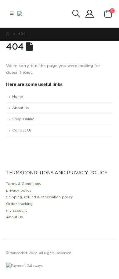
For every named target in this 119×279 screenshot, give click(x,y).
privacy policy (18, 190)
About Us (20, 108)
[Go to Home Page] (7, 34)
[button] (11, 14)
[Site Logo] (29, 13)
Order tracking (19, 204)
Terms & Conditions (23, 183)
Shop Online (23, 119)
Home (17, 96)
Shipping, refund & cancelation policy (39, 197)
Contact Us (22, 130)
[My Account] (89, 14)
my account (16, 210)
